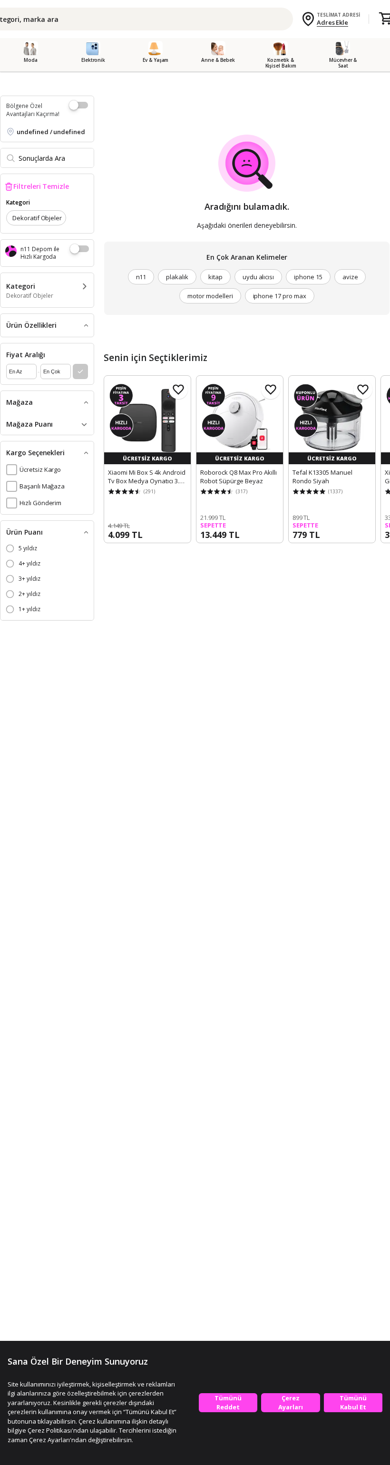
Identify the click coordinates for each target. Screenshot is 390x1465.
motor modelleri (210, 296)
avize (350, 277)
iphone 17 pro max (279, 296)
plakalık (177, 277)
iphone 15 (308, 277)
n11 (141, 277)
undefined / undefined (51, 131)
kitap (215, 277)
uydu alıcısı (258, 277)
